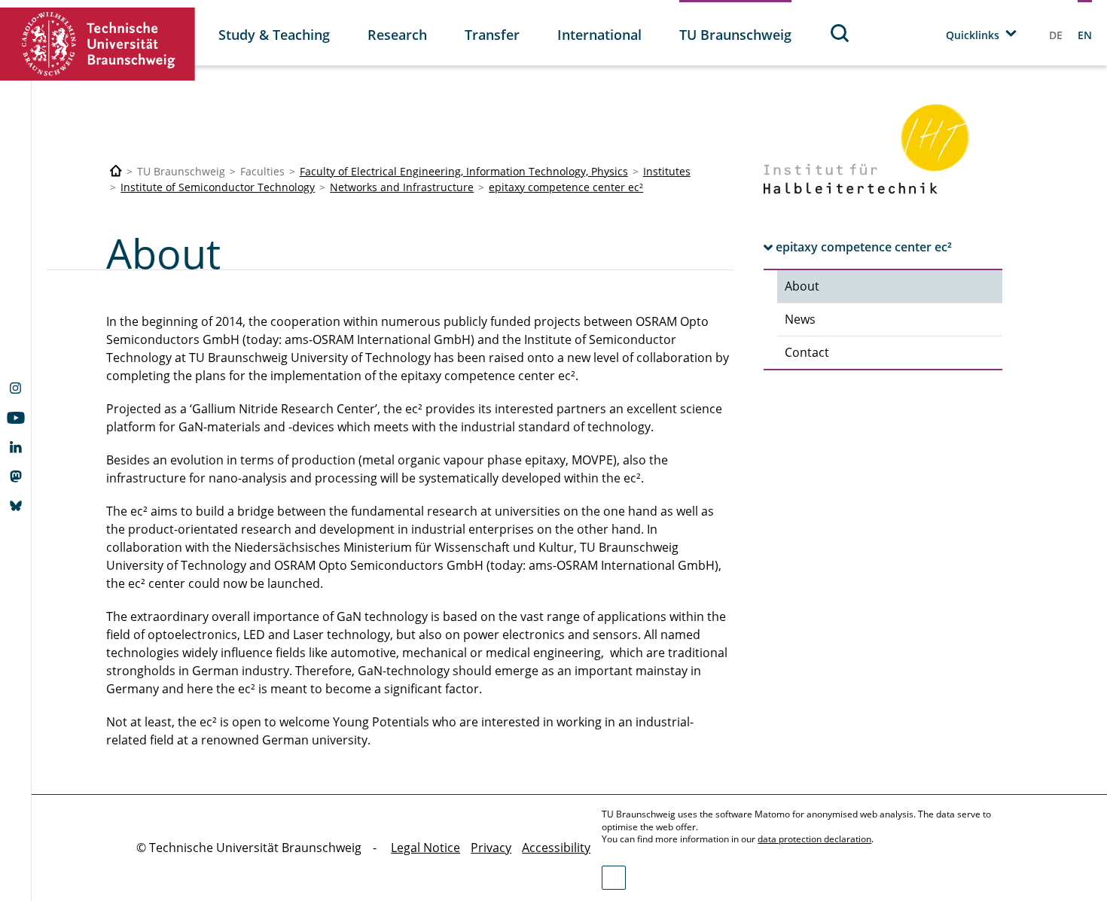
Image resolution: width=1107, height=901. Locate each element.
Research (397, 35)
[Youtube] (15, 419)
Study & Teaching (274, 35)
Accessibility (556, 847)
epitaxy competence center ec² (566, 187)
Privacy (491, 847)
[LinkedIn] (15, 449)
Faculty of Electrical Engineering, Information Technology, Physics (464, 171)
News (800, 319)
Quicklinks (972, 35)
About (802, 286)
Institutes (667, 171)
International (599, 35)
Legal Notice (425, 847)
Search (840, 32)
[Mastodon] (15, 478)
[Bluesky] (15, 507)
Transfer (492, 35)
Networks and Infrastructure (402, 187)
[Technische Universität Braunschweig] (98, 44)
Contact (807, 352)
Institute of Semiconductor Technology (217, 187)
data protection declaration (814, 839)
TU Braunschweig (735, 35)
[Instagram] (15, 390)
